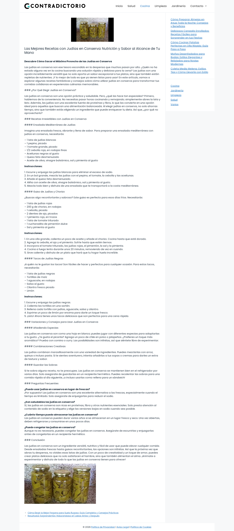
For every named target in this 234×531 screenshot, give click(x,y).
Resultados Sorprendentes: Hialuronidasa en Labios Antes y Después (63, 515)
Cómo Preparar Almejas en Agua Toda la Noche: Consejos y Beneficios (189, 23)
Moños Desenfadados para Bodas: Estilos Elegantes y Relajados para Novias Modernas (188, 59)
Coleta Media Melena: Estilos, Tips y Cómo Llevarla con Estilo (189, 70)
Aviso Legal (123, 527)
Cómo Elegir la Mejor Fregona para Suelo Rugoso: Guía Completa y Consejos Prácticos (73, 512)
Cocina (145, 6)
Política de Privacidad (103, 527)
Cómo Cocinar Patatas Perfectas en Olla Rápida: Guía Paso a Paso (189, 46)
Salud (131, 6)
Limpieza (161, 6)
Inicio (119, 6)
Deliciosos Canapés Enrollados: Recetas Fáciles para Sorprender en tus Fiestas (190, 34)
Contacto (196, 6)
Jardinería (178, 6)
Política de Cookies (141, 527)
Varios (174, 104)
